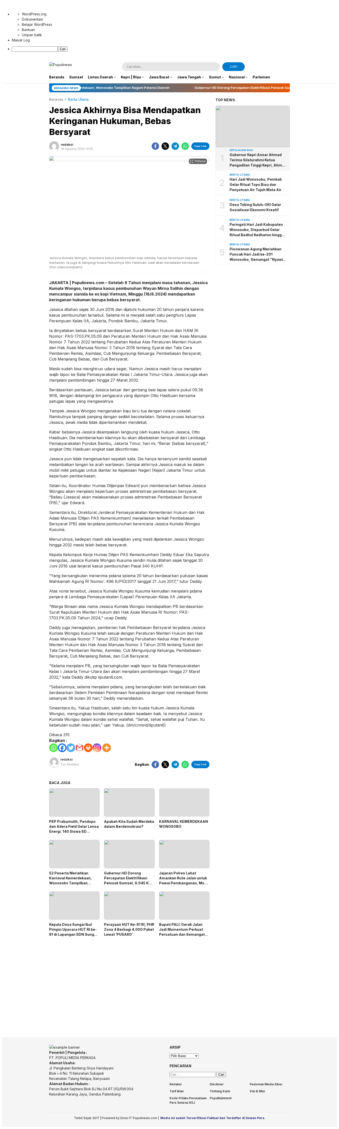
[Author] (54, 146)
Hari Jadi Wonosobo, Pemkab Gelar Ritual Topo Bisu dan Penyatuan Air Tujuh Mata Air (256, 184)
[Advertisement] (129, 982)
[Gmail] (79, 747)
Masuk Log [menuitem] (21, 40)
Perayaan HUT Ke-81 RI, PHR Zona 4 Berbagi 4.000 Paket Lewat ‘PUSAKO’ (129, 929)
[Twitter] (71, 747)
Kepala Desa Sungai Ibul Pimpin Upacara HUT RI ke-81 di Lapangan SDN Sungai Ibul (73, 931)
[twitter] (165, 146)
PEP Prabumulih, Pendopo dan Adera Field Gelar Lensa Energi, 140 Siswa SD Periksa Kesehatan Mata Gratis (74, 831)
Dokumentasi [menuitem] (32, 19)
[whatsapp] (185, 146)
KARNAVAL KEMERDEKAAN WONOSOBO (183, 824)
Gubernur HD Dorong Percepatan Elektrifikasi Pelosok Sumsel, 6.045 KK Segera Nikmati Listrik (127, 880)
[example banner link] (64, 1047)
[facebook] (155, 146)
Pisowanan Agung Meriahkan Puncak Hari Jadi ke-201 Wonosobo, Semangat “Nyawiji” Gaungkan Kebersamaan (258, 254)
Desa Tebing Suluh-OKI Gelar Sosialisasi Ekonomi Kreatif (255, 207)
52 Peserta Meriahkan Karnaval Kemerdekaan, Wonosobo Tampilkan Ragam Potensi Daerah (70, 880)
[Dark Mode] (287, 67)
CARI (233, 66)
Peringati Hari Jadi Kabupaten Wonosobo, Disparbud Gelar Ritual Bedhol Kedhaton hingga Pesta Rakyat (257, 229)
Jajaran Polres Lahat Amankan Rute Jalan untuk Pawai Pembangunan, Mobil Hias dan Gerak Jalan (183, 880)
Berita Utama (78, 99)
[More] (106, 747)
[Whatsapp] (53, 747)
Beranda (56, 99)
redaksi (67, 144)
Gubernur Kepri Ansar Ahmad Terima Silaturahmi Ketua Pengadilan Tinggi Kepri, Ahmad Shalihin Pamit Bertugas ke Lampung (258, 160)
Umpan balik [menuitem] (32, 35)
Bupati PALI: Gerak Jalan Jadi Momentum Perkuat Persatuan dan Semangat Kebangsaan (182, 931)
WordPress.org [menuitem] (34, 14)
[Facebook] (62, 747)
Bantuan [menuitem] (28, 30)
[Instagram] (97, 747)
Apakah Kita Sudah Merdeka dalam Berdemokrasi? (129, 824)
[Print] (88, 747)
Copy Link (200, 146)
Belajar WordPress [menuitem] (37, 24)
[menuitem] (174, 49)
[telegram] (175, 146)
